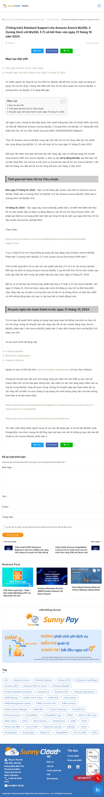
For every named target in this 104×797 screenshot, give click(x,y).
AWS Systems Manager (16, 709)
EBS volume (11, 721)
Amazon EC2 (65, 680)
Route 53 (46, 732)
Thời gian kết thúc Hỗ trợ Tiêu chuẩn (24, 68)
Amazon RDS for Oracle (36, 686)
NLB (85, 727)
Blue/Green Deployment (18, 355)
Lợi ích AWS (32, 727)
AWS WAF (39, 709)
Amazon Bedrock (44, 680)
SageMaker (62, 732)
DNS (71, 715)
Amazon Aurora (22, 680)
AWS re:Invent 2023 (47, 703)
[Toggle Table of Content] (61, 101)
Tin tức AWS (80, 732)
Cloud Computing (58, 709)
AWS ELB (54, 697)
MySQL (72, 727)
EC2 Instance (41, 721)
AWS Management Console (18, 703)
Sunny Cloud (93, 43)
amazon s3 (44, 692)
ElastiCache (59, 721)
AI (7, 680)
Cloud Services (13, 715)
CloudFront (79, 709)
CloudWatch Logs (53, 715)
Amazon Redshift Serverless (19, 692)
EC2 (26, 721)
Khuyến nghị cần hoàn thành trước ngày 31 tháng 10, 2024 (35, 72)
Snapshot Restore (15, 360)
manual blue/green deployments (52, 369)
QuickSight (29, 732)
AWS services (69, 703)
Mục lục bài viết (16, 105)
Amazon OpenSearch (85, 692)
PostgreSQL (11, 732)
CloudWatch (32, 715)
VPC (95, 732)
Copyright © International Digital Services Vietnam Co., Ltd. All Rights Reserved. (37, 793)
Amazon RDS (12, 686)
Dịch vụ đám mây (88, 715)
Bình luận (7, 467)
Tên (4, 496)
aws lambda (70, 697)
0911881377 (84, 778)
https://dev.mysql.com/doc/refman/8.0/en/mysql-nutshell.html (37, 418)
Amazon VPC (62, 692)
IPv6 (85, 721)
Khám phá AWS (13, 727)
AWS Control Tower (34, 697)
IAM (74, 721)
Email (5, 506)
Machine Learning (53, 727)
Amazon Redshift (62, 686)
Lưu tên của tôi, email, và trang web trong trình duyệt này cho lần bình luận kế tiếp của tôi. (38, 527)
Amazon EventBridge (87, 680)
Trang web (7, 517)
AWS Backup (12, 697)
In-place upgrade (14, 351)
